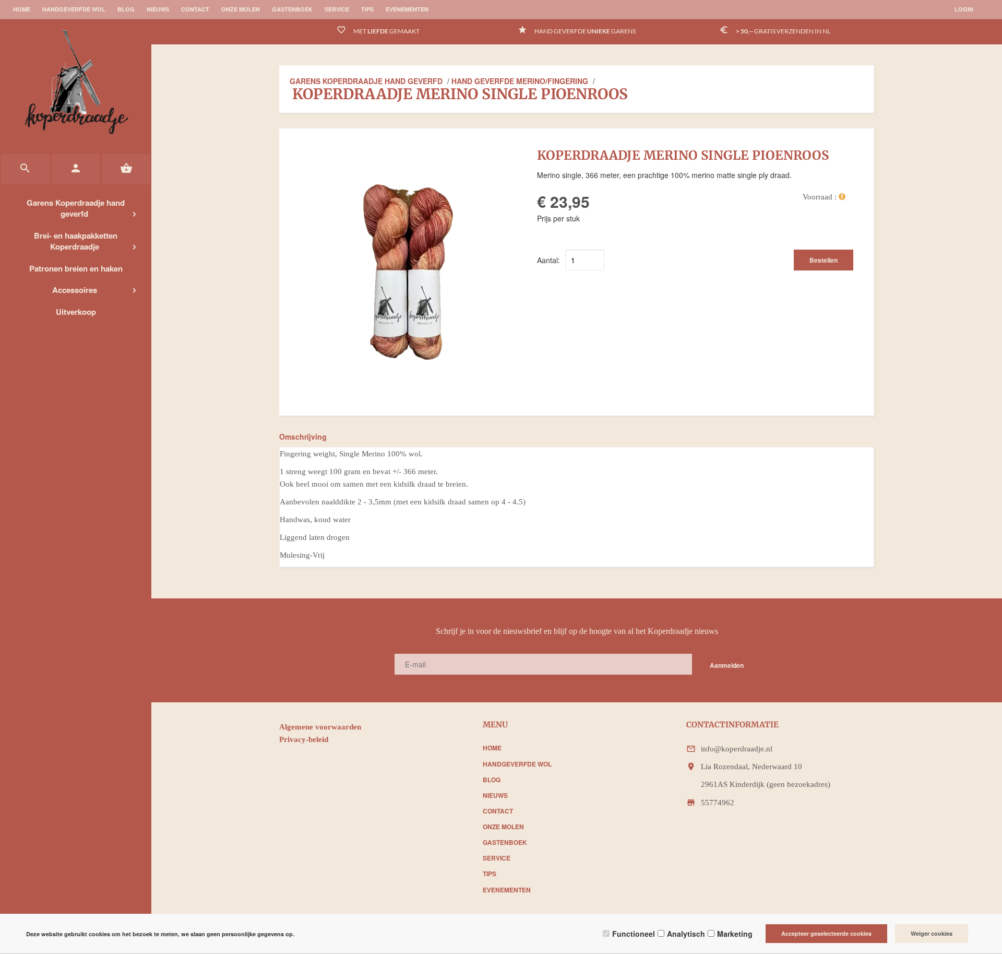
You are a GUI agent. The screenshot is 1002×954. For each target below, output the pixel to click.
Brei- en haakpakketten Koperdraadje (75, 241)
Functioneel (633, 933)
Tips (367, 9)
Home (21, 9)
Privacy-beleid (304, 739)
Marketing (735, 933)
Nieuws (158, 9)
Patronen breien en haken (76, 268)
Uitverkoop (76, 311)
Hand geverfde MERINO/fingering (519, 81)
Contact (195, 9)
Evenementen (407, 9)
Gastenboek (292, 9)
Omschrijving (303, 436)
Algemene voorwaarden (320, 727)
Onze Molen (240, 9)
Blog (126, 9)
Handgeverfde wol (73, 9)
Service (337, 9)
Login (964, 9)
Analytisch (686, 933)
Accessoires (74, 290)
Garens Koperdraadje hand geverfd (76, 208)
